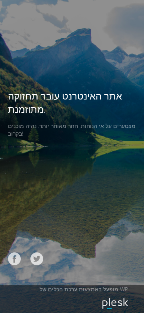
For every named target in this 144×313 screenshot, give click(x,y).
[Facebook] (14, 258)
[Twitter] (36, 258)
